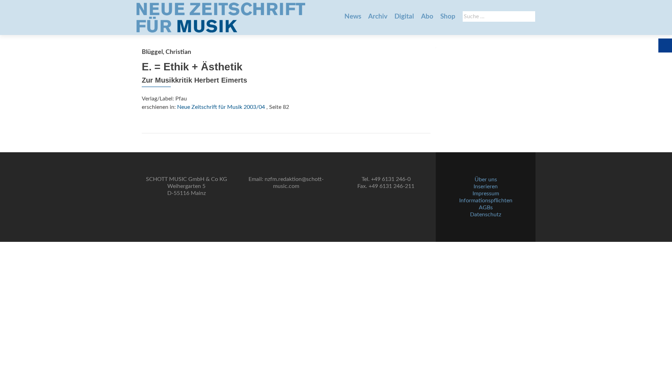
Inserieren (486, 186)
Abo (427, 16)
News (352, 16)
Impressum (485, 193)
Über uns (486, 179)
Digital (404, 16)
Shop (447, 16)
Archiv (377, 16)
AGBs (486, 207)
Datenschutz (485, 214)
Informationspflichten (485, 200)
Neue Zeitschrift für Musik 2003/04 (221, 107)
